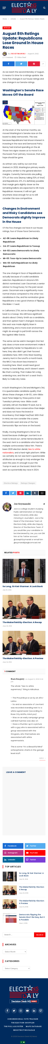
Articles (7, 28)
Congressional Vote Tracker (22, 1019)
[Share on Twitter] (21, 63)
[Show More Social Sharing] (43, 63)
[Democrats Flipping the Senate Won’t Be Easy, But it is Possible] (10, 918)
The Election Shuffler (22, 1023)
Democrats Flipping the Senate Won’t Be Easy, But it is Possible (32, 917)
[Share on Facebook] (9, 63)
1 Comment (9, 57)
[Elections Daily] (24, 7)
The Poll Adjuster (13, 1026)
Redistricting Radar (24, 1030)
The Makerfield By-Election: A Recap (22, 622)
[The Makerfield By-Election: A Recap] (24, 607)
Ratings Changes (28, 483)
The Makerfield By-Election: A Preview (23, 658)
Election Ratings (11, 483)
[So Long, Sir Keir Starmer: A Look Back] (24, 571)
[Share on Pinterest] (34, 63)
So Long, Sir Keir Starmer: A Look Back (23, 586)
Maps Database (34, 1026)
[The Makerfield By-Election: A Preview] (24, 643)
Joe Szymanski (17, 54)
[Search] (44, 8)
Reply (41, 758)
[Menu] (4, 8)
